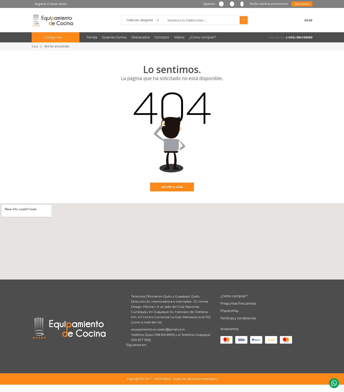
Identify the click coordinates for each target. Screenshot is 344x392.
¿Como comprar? (202, 37)
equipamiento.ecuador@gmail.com (158, 329)
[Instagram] (138, 352)
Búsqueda (244, 20)
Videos (179, 37)
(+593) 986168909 (299, 37)
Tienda (91, 37)
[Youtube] (145, 352)
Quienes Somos (114, 37)
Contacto (161, 37)
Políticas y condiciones (238, 318)
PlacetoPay (229, 311)
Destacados (140, 37)
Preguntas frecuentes (238, 303)
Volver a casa (172, 187)
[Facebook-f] (131, 352)
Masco (166, 379)
